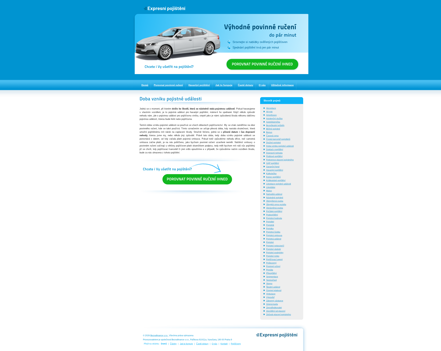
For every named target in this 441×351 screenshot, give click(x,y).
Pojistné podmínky (274, 252)
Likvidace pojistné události (278, 184)
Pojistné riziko (272, 256)
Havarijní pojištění (274, 170)
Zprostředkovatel (274, 307)
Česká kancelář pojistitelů (278, 139)
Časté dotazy (202, 344)
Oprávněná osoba (274, 208)
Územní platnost (273, 290)
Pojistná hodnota (274, 218)
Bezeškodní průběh (275, 125)
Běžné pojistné (273, 129)
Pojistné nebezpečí (275, 246)
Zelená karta (272, 304)
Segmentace (272, 277)
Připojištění (271, 273)
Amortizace (271, 115)
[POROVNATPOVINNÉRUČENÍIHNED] (262, 64)
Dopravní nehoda (274, 153)
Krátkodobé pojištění (275, 180)
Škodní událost (273, 287)
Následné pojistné (274, 197)
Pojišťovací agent (274, 259)
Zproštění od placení (275, 311)
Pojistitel (270, 222)
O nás (214, 344)
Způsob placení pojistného (278, 314)
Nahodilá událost (274, 194)
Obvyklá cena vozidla (276, 204)
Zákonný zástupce (274, 301)
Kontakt (224, 344)
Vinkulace (270, 294)
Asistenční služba (274, 118)
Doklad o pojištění (274, 149)
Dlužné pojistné (273, 142)
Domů (164, 344)
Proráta (269, 270)
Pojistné (270, 242)
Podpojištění (272, 215)
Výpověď (270, 297)
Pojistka (270, 228)
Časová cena (272, 136)
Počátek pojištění (274, 211)
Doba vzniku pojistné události (280, 146)
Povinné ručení (273, 266)
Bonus (269, 132)
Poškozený (271, 263)
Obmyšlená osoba (274, 201)
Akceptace (271, 108)
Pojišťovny (236, 344)
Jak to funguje (186, 344)
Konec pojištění (273, 177)
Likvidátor (270, 187)
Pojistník (270, 225)
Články (173, 344)
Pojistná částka (273, 232)
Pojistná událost (273, 239)
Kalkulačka (271, 173)
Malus (269, 191)
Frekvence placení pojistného (280, 160)
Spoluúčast (271, 280)
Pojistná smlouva (274, 235)
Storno (269, 283)
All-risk (269, 112)
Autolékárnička (273, 122)
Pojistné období (273, 249)
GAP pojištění (272, 163)
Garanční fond (272, 167)
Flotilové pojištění (274, 156)
